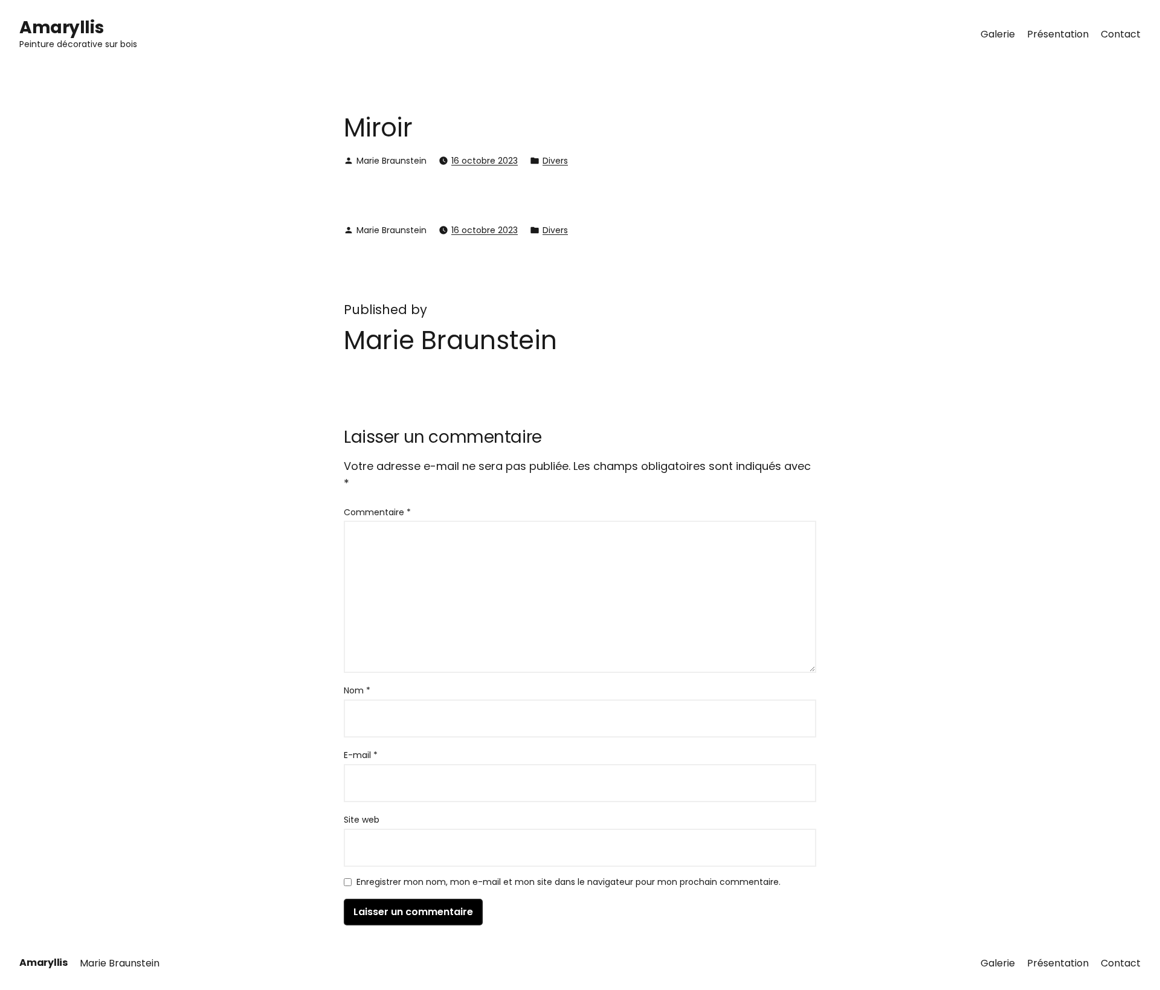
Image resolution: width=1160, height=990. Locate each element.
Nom (357, 690)
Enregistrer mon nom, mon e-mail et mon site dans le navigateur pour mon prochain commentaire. (568, 883)
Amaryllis (61, 27)
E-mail (361, 755)
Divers (555, 161)
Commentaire (377, 512)
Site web (361, 820)
